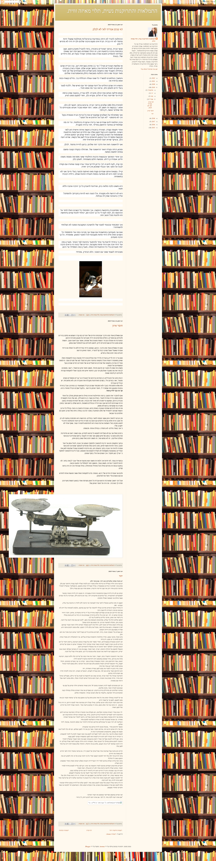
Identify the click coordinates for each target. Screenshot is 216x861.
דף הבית (89, 830)
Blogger (87, 846)
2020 (153, 84)
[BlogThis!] (72, 315)
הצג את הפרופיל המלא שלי (149, 69)
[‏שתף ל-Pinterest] (66, 315)
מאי (151, 96)
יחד (121, 576)
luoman (102, 846)
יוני (152, 93)
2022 (153, 78)
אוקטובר (150, 90)
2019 (153, 87)
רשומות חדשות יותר (115, 830)
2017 (153, 121)
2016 (153, 124)
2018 (153, 118)
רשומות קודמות (64, 830)
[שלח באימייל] (74, 315)
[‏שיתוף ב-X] (70, 315)
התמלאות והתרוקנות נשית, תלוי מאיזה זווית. (112, 10)
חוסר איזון (117, 325)
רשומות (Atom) (111, 834)
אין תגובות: (81, 315)
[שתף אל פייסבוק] (68, 315)
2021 (153, 81)
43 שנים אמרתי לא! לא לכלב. (107, 29)
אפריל (151, 99)
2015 (153, 127)
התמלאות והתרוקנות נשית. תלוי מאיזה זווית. (143, 40)
